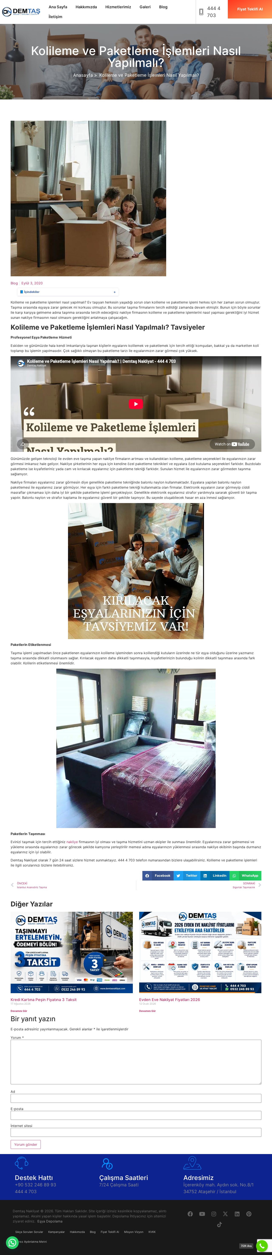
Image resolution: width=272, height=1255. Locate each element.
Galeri (145, 7)
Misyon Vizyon (133, 1232)
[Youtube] (202, 1213)
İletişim (55, 16)
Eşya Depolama (49, 1221)
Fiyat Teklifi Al (110, 1232)
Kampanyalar (56, 1232)
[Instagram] (213, 1213)
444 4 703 (26, 1191)
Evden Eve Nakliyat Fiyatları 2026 (169, 999)
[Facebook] (190, 1213)
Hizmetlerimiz (118, 7)
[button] (158, 876)
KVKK (152, 1232)
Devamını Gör (19, 1011)
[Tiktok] (219, 1224)
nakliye (72, 842)
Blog (163, 7)
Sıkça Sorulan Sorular (29, 1232)
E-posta (17, 1108)
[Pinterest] (249, 1213)
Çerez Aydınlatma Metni (31, 1241)
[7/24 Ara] (262, 1246)
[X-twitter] (225, 1213)
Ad (13, 1091)
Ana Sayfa (58, 7)
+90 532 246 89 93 (35, 1184)
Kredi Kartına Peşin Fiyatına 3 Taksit (44, 999)
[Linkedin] (237, 1213)
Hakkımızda (86, 7)
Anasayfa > (85, 75)
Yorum (17, 1037)
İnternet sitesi (21, 1125)
